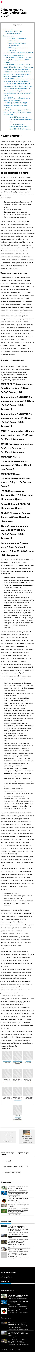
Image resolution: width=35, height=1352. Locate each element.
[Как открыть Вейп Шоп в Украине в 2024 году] (4, 1205)
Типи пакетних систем (12, 33)
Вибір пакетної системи (13, 31)
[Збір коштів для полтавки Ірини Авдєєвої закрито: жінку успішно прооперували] (4, 1255)
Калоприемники (7, 36)
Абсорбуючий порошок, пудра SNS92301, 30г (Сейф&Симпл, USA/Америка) (15, 105)
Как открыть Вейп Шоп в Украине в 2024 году (18, 1205)
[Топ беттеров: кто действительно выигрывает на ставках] (4, 1188)
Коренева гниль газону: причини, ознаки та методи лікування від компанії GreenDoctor (18, 1211)
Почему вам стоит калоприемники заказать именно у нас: (21, 119)
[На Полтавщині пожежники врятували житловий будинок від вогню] (4, 1235)
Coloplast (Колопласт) (20, 129)
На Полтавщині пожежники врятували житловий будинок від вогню (18, 1236)
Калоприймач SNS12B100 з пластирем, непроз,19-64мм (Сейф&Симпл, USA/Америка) (18, 60)
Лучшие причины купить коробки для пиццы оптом (18, 1199)
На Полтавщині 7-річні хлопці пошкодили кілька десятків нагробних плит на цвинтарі (16, 1242)
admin (9, 1161)
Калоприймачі (6, 29)
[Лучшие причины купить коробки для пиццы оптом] (4, 1201)
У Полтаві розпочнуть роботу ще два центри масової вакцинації (19, 1248)
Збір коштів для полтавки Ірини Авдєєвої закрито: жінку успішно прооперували (18, 1254)
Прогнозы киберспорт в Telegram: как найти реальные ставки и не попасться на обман (18, 1193)
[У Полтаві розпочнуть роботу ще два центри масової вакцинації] (4, 1249)
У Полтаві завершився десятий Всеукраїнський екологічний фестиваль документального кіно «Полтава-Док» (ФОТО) (18, 1228)
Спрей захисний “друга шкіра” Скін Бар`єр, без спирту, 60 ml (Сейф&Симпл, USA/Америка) (17, 112)
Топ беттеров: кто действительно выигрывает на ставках (18, 1187)
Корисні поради (15, 1172)
